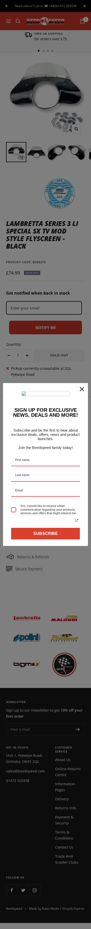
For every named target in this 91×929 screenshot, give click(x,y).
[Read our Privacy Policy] (77, 520)
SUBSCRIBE (45, 533)
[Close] (82, 389)
